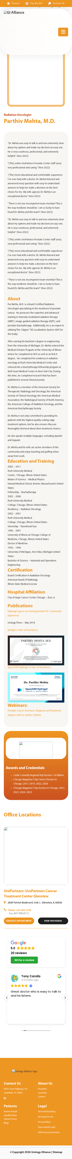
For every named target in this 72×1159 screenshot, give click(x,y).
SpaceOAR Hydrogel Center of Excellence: (30, 667)
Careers (16, 3)
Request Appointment (19, 921)
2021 (62, 788)
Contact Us (59, 3)
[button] (65, 998)
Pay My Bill (36, 3)
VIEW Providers (53, 921)
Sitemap (57, 1152)
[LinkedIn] (5, 1098)
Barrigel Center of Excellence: (23, 630)
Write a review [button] (24, 960)
